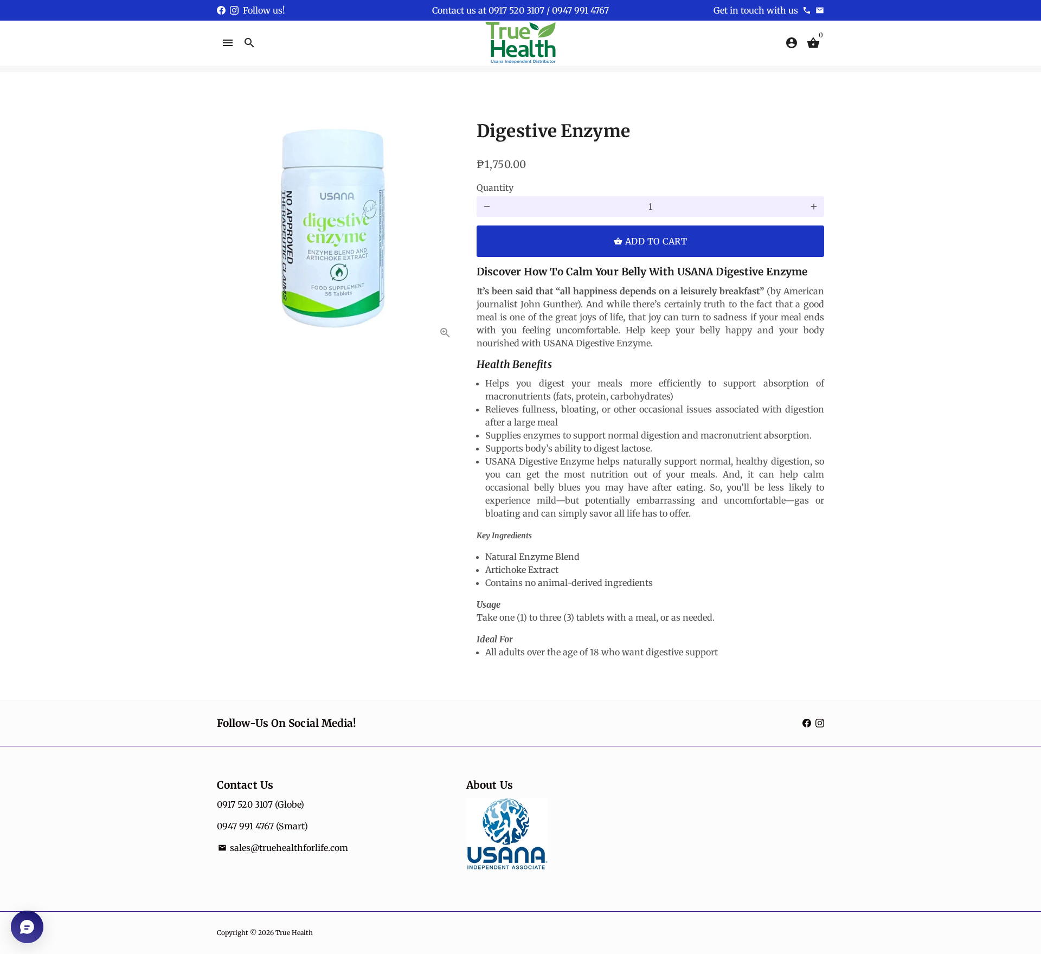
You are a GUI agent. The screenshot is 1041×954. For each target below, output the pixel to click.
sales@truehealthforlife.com (283, 847)
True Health (294, 933)
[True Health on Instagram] (234, 10)
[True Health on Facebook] (221, 10)
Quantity (495, 187)
